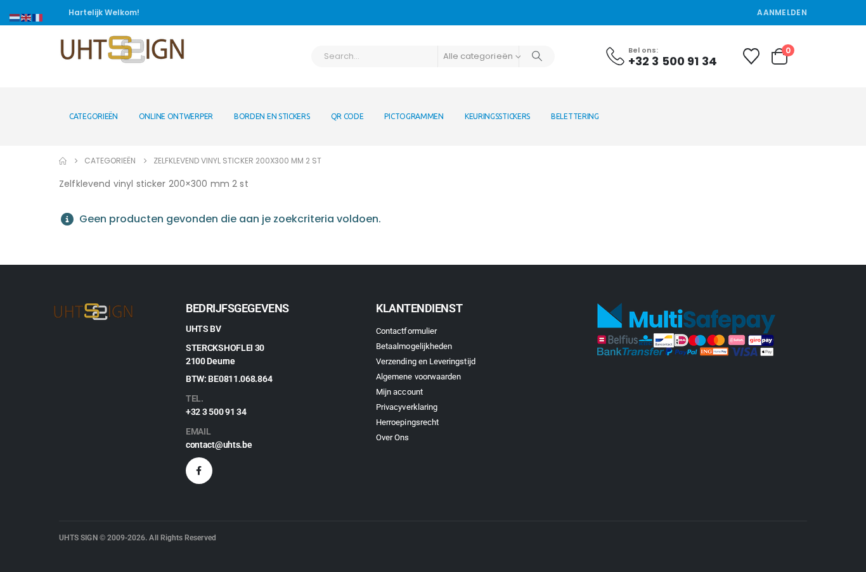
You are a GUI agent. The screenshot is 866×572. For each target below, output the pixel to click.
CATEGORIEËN (93, 116)
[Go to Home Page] (63, 160)
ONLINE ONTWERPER (176, 116)
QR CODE (347, 116)
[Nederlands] (15, 17)
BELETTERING (575, 116)
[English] (26, 17)
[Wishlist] (751, 56)
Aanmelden (782, 12)
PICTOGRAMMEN (413, 116)
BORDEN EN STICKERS (272, 116)
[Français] (38, 17)
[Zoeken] (537, 56)
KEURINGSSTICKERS (497, 116)
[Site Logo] (122, 50)
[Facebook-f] (199, 470)
